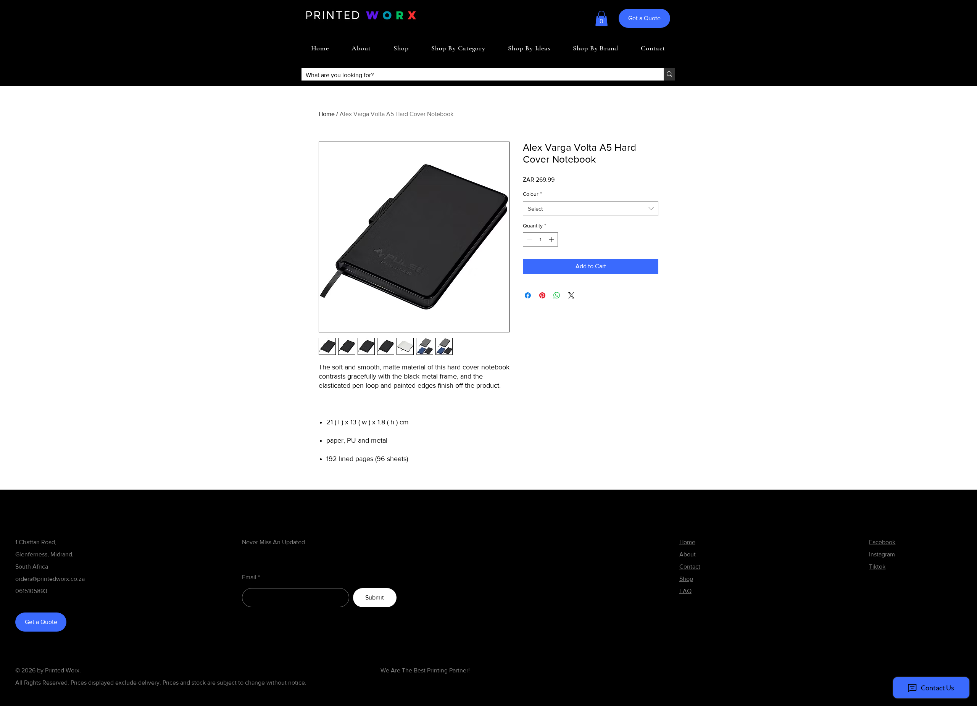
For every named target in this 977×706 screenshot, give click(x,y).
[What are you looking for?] (669, 74)
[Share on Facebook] (527, 295)
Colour (532, 194)
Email (249, 577)
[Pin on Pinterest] (542, 295)
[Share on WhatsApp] (556, 295)
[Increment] (552, 239)
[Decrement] (529, 239)
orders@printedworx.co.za (50, 578)
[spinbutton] (540, 239)
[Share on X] (571, 295)
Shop (686, 578)
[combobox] (590, 208)
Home (327, 114)
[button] (601, 18)
